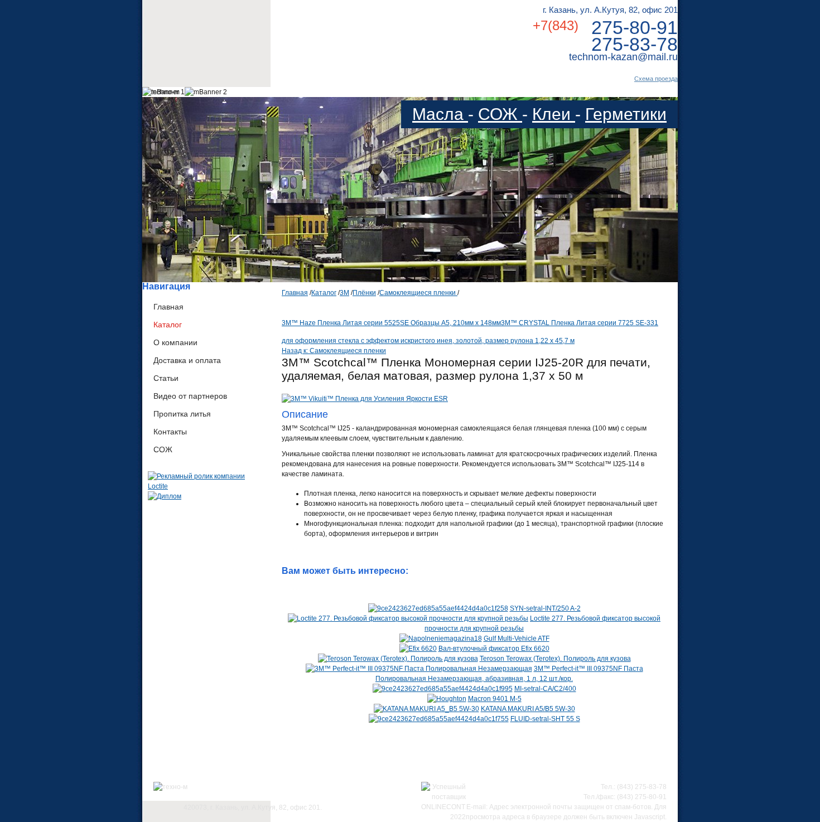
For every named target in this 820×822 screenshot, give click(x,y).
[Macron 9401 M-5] (446, 699)
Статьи (166, 378)
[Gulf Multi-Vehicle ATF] (440, 638)
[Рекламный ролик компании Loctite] (206, 486)
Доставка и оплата (187, 360)
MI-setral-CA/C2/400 (545, 689)
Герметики (626, 114)
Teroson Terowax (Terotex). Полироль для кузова (555, 659)
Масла (440, 114)
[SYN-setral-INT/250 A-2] (438, 608)
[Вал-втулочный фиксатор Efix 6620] (418, 648)
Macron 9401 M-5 (495, 699)
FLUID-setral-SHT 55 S (545, 719)
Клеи (553, 114)
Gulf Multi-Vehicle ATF (516, 638)
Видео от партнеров (190, 395)
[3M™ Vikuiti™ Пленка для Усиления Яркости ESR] (365, 399)
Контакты (170, 431)
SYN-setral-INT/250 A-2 (545, 608)
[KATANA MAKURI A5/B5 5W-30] (426, 709)
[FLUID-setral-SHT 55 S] (439, 719)
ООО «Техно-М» (253, 33)
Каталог (167, 324)
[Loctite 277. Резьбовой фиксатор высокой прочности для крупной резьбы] (408, 618)
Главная (168, 306)
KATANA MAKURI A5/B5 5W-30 (528, 709)
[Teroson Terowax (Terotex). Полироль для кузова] (398, 659)
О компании (175, 342)
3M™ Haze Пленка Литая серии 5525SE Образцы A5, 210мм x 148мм (391, 323)
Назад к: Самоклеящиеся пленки (334, 351)
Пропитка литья (182, 413)
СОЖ (500, 114)
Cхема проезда (656, 78)
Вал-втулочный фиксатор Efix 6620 (493, 648)
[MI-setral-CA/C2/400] (443, 689)
